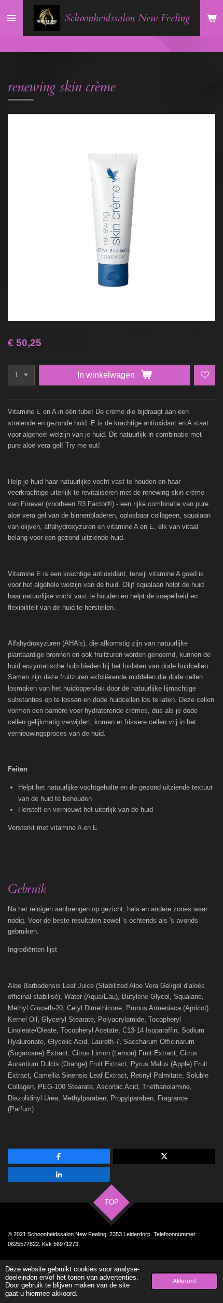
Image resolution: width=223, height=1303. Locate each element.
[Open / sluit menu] (11, 18)
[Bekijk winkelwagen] (211, 18)
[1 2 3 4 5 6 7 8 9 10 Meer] (21, 375)
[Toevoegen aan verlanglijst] (204, 375)
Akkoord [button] (184, 1281)
